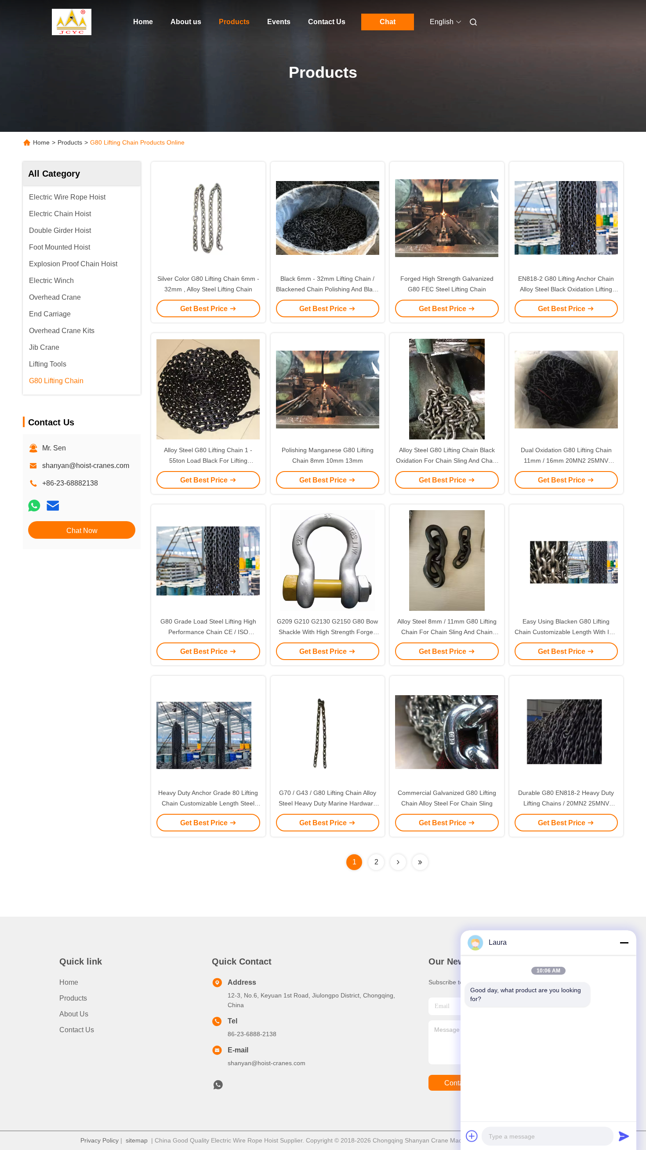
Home (143, 21)
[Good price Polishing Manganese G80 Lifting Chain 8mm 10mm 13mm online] (328, 388)
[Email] (53, 505)
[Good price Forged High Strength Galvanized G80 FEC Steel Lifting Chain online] (447, 217)
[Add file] (472, 1136)
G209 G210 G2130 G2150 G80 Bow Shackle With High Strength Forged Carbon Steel (327, 632)
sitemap (137, 1140)
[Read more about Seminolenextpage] (398, 862)
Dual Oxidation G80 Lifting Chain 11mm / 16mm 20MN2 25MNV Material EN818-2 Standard (566, 460)
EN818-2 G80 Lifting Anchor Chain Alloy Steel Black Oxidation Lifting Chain (566, 289)
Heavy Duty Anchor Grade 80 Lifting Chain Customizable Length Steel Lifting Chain (208, 803)
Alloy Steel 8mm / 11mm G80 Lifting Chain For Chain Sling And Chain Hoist (447, 632)
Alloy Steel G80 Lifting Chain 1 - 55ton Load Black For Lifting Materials (208, 460)
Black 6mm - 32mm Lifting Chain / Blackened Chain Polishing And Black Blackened (327, 289)
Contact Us (326, 21)
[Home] (71, 22)
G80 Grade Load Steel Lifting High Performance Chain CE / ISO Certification (208, 632)
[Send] (624, 1136)
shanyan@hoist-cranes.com (85, 465)
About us (186, 21)
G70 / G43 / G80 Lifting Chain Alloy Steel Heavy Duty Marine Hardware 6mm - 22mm (328, 803)
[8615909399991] (218, 1087)
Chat (388, 21)
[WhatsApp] (34, 505)
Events (278, 21)
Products (234, 21)
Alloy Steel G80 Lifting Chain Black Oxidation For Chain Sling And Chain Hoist (446, 460)
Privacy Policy (99, 1140)
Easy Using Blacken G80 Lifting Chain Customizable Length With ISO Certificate (566, 632)
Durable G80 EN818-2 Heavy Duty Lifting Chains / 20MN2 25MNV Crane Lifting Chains (566, 803)
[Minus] (624, 942)
